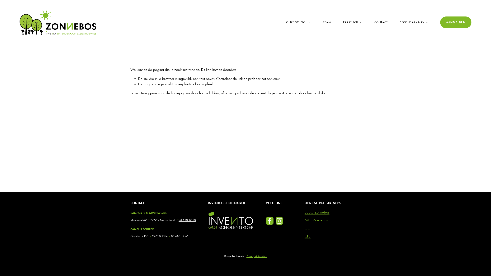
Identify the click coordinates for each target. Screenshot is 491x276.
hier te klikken (209, 93)
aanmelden (455, 22)
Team (327, 22)
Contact (380, 22)
